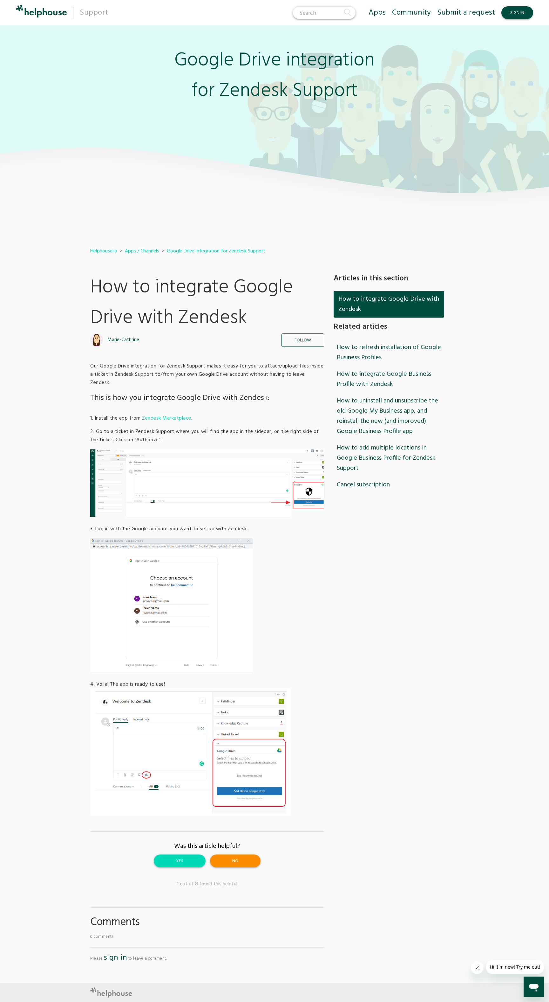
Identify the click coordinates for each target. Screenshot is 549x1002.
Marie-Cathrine (123, 340)
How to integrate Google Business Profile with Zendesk (384, 379)
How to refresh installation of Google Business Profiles (389, 352)
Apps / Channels (142, 251)
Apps (377, 13)
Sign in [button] (517, 13)
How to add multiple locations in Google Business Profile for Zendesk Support (386, 458)
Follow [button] (303, 340)
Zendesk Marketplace (166, 418)
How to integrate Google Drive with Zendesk (388, 304)
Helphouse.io (103, 251)
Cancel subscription (363, 485)
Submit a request (466, 13)
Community (411, 13)
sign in (115, 958)
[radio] (180, 860)
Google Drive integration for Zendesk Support (216, 251)
